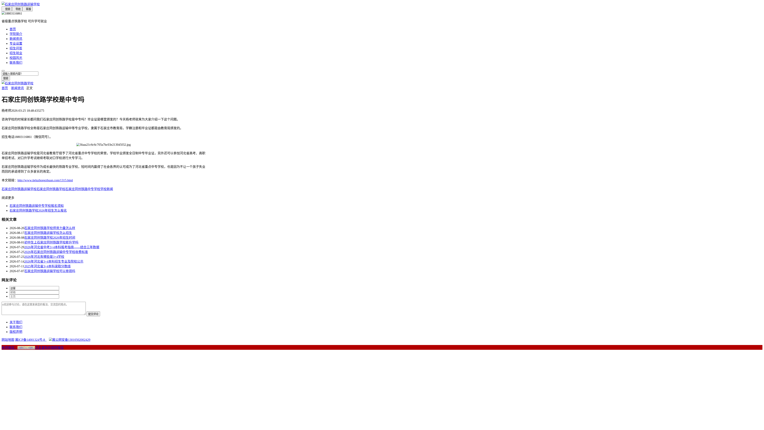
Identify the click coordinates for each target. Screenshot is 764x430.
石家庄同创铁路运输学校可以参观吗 (49, 271)
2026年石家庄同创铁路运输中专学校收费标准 (56, 252)
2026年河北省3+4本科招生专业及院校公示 (53, 261)
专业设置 (16, 43)
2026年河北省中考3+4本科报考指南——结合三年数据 (61, 247)
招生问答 (16, 48)
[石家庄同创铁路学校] (17, 83)
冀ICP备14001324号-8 (31, 339)
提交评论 (93, 314)
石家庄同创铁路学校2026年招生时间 (49, 237)
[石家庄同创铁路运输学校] (103, 4)
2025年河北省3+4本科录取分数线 (47, 266)
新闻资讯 (16, 38)
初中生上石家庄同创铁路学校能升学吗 (51, 242)
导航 (17, 9)
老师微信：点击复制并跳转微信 (33, 347)
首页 (13, 29)
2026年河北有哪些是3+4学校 (44, 256)
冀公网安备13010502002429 (71, 339)
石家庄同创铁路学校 (51, 189)
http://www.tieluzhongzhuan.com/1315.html (45, 180)
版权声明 (16, 331)
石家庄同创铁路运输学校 (19, 189)
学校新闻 (106, 189)
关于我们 (16, 322)
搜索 (6, 9)
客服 (27, 9)
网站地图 (8, 339)
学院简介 (16, 34)
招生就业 (16, 53)
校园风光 (16, 58)
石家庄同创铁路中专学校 (82, 189)
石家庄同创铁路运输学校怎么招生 (48, 233)
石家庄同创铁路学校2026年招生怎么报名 (38, 210)
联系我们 (16, 62)
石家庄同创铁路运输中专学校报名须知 (37, 205)
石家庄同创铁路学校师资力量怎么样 (49, 228)
